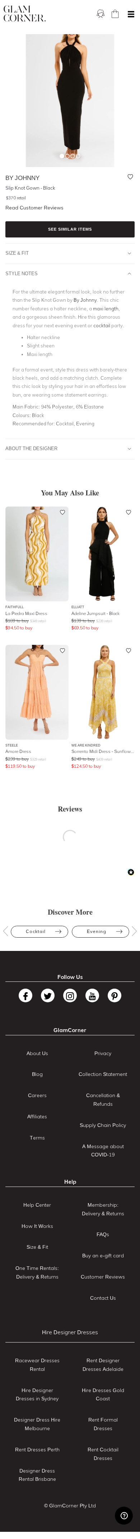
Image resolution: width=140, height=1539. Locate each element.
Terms (37, 1137)
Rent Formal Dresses (103, 1424)
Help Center (37, 1205)
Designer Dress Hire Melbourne (37, 1424)
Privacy (102, 1053)
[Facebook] (25, 995)
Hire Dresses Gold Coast (103, 1394)
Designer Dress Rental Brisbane (37, 1475)
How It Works (37, 1226)
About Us (37, 1053)
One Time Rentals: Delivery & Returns (37, 1272)
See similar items (70, 229)
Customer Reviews (103, 1277)
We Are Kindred (86, 745)
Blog (37, 1074)
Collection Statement (103, 1074)
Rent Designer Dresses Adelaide (103, 1364)
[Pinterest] (114, 995)
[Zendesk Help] (124, 1516)
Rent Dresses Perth (37, 1449)
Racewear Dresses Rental (37, 1364)
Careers (37, 1095)
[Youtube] (92, 995)
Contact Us (103, 1298)
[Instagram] (70, 995)
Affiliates (37, 1116)
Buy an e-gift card (103, 1255)
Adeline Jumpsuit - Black (95, 613)
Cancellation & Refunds (103, 1099)
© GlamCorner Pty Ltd (70, 1505)
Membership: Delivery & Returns (103, 1209)
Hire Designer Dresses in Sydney (37, 1394)
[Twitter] (48, 995)
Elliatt (77, 607)
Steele (11, 745)
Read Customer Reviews (34, 207)
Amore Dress (18, 751)
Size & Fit (17, 253)
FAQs (103, 1234)
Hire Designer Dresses (70, 1332)
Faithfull (14, 607)
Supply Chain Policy (103, 1125)
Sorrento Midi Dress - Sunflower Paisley (103, 751)
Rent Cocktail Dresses (103, 1453)
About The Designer (31, 448)
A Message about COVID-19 (103, 1150)
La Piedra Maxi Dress (26, 613)
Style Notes (21, 273)
